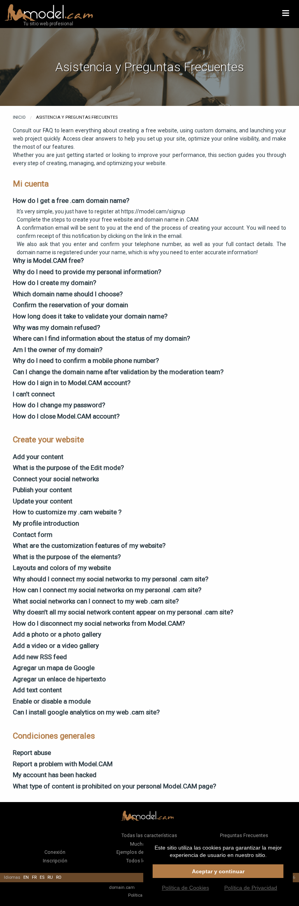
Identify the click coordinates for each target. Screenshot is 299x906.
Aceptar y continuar (218, 871)
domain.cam (122, 887)
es (42, 877)
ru (50, 877)
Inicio (19, 117)
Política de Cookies (185, 888)
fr (34, 877)
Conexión (54, 852)
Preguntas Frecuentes (244, 835)
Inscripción (55, 861)
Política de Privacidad (250, 888)
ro (59, 877)
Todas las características (149, 835)
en (26, 877)
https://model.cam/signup (153, 211)
